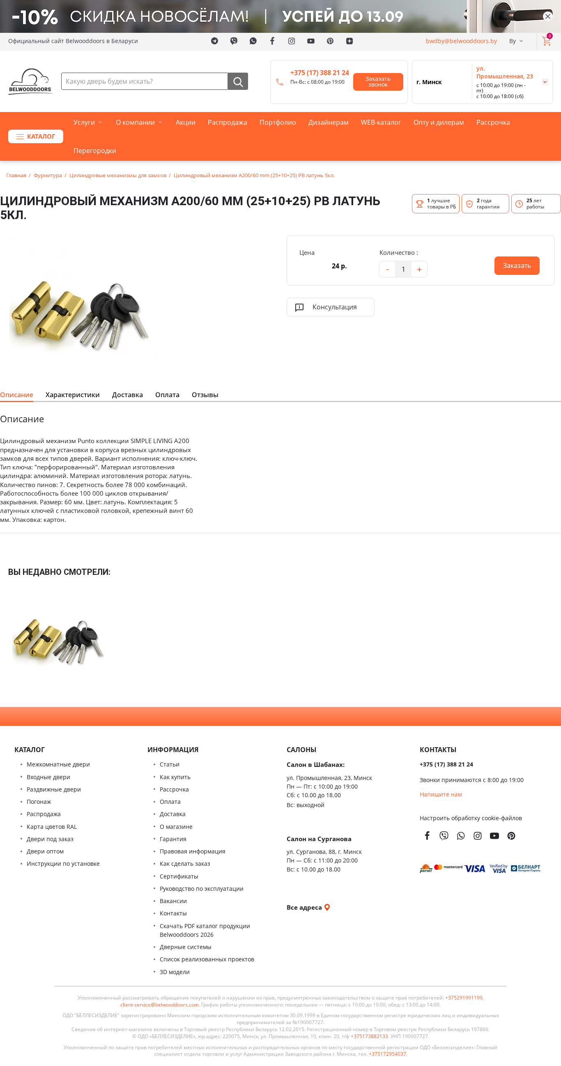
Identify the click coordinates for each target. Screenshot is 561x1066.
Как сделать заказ (185, 863)
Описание (16, 394)
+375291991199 (464, 998)
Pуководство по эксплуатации (202, 888)
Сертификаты (179, 876)
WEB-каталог (381, 122)
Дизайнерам (328, 122)
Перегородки (95, 150)
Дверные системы (186, 947)
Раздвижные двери (54, 789)
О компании (135, 122)
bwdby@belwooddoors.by (461, 41)
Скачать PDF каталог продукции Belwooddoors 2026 (205, 930)
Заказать (512, 263)
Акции (185, 122)
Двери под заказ (50, 839)
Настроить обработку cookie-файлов (471, 818)
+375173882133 (369, 1036)
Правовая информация (192, 851)
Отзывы (205, 394)
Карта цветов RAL (52, 826)
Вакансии (173, 901)
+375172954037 (387, 1054)
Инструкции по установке (63, 863)
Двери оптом (45, 851)
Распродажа (227, 122)
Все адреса (305, 907)
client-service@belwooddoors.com (159, 1005)
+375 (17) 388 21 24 (319, 72)
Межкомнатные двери (58, 764)
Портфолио (278, 122)
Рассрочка (493, 122)
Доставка (127, 394)
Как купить (175, 777)
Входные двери (48, 777)
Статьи (169, 764)
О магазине (176, 826)
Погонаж (39, 801)
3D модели (175, 972)
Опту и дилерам (439, 122)
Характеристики (73, 394)
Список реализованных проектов (207, 959)
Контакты (173, 913)
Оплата (167, 394)
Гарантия (173, 839)
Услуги (84, 122)
